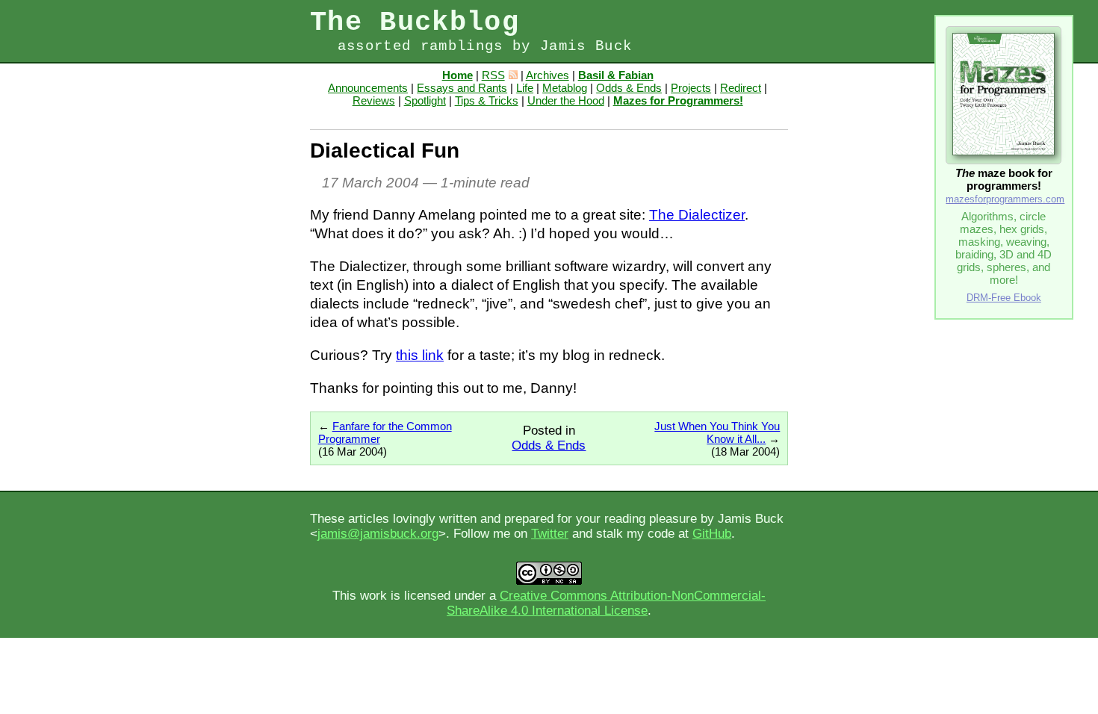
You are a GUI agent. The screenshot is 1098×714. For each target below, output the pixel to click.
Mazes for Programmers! (678, 100)
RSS (493, 75)
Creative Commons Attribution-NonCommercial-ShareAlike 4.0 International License (606, 603)
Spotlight (425, 100)
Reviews (374, 100)
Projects (691, 87)
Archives (547, 75)
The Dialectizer (697, 215)
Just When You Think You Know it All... (717, 432)
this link (420, 355)
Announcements (368, 87)
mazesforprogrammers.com (1005, 199)
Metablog (564, 87)
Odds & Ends (629, 87)
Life (524, 87)
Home (457, 75)
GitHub (711, 534)
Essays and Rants (462, 87)
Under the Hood (565, 100)
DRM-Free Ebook (1004, 297)
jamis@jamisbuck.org (377, 534)
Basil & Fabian (616, 75)
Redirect (740, 87)
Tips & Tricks (486, 100)
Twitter (549, 534)
